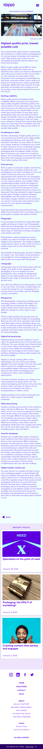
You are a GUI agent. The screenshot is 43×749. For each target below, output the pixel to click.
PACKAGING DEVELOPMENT (21, 11)
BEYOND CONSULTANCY (21, 707)
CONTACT (21, 690)
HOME (21, 683)
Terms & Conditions (21, 729)
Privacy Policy (21, 726)
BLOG (21, 694)
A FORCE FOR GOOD (21, 713)
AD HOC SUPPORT (21, 704)
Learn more (30, 747)
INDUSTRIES (21, 686)
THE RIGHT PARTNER (21, 717)
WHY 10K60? (21, 710)
